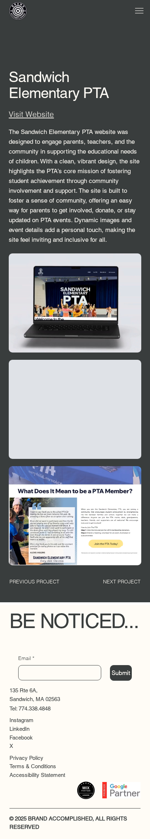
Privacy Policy (26, 758)
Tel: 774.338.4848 (30, 708)
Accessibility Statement (37, 775)
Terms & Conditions (32, 766)
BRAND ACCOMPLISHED (60, 818)
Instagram (21, 720)
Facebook (21, 737)
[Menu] (139, 11)
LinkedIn (19, 729)
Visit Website (31, 114)
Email (26, 658)
